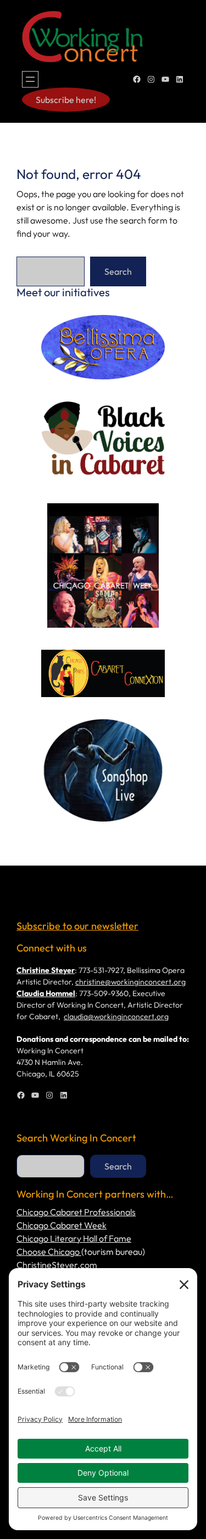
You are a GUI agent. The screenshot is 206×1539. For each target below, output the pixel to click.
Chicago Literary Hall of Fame (73, 1238)
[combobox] (50, 271)
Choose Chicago (48, 1251)
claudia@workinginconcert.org (116, 1016)
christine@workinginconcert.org (130, 982)
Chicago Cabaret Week (61, 1225)
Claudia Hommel (45, 993)
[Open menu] (30, 79)
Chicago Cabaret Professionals (76, 1211)
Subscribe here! (66, 99)
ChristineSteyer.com (56, 1264)
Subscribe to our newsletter (77, 926)
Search (118, 271)
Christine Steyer (45, 970)
